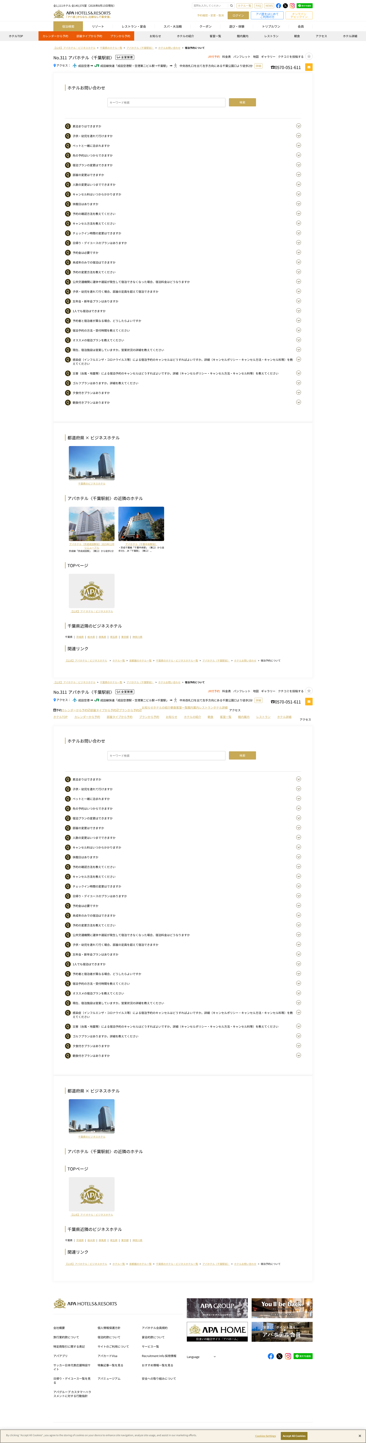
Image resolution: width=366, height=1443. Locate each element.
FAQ (258, 5)
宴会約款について (153, 1337)
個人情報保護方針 (109, 1328)
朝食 (297, 36)
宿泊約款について (109, 1337)
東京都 (125, 637)
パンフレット (241, 57)
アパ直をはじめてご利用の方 (267, 15)
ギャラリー (268, 57)
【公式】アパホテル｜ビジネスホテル (86, 660)
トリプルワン (271, 26)
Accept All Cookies (294, 1436)
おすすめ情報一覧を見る (157, 1365)
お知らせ (155, 36)
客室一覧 (215, 36)
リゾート (98, 26)
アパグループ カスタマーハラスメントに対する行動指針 (72, 1394)
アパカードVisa (107, 1356)
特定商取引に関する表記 (69, 1346)
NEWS (269, 5)
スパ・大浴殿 (173, 26)
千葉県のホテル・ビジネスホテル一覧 (177, 660)
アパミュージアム (109, 1378)
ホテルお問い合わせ (245, 660)
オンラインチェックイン (299, 15)
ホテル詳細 (350, 36)
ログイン (238, 15)
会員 (301, 26)
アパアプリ (60, 1356)
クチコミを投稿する (291, 57)
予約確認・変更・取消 (210, 15)
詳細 (258, 66)
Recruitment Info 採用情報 (159, 1356)
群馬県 (102, 637)
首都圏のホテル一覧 (140, 660)
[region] (183, 37)
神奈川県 (137, 637)
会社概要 (59, 1328)
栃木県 (91, 637)
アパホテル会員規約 (155, 1328)
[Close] (360, 1436)
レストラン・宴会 (134, 26)
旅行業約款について (66, 1337)
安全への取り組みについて (159, 1378)
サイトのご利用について (113, 1346)
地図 (256, 57)
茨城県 (80, 637)
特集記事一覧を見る (110, 1365)
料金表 (226, 57)
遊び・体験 (236, 26)
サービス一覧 (150, 1346)
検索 (242, 102)
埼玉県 (113, 637)
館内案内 (242, 36)
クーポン (205, 26)
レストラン (271, 36)
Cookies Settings (265, 1436)
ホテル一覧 (244, 5)
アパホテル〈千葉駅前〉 (216, 660)
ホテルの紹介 (185, 36)
